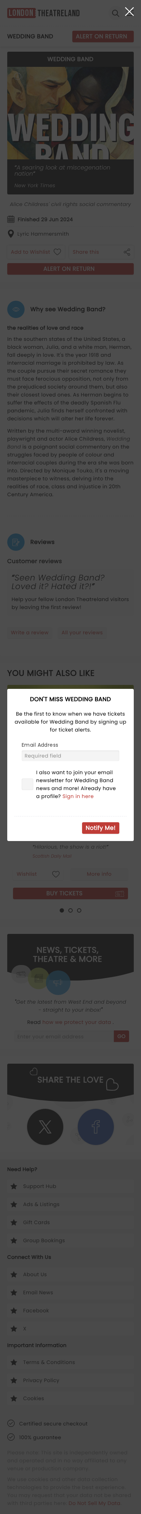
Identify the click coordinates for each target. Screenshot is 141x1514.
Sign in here (78, 796)
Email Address (40, 745)
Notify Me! (101, 828)
